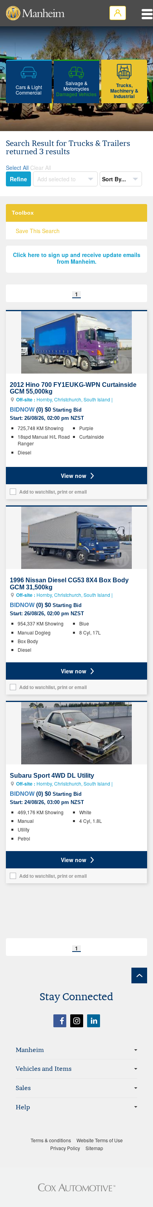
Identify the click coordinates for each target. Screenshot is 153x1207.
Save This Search (38, 231)
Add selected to (57, 179)
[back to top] (139, 975)
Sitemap (94, 1148)
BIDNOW (22, 409)
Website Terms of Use (99, 1140)
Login (117, 13)
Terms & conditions (51, 1140)
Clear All (40, 167)
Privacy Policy (65, 1148)
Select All (17, 167)
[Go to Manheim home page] (35, 13)
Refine (18, 179)
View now (73, 476)
